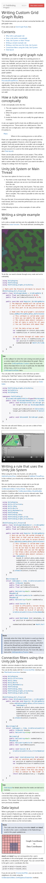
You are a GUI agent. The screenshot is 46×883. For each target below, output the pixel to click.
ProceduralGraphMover (10, 80)
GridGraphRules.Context (20, 363)
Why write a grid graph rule (15, 36)
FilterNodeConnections (12, 672)
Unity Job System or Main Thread (17, 40)
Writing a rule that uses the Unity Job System (21, 45)
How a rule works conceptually (16, 38)
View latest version (36, 5)
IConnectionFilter (29, 670)
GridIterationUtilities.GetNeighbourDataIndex (17, 877)
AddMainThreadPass (36, 476)
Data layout (10, 50)
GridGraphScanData (11, 370)
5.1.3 (24, 5)
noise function (14, 224)
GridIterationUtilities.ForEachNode (13, 489)
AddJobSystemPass (9, 476)
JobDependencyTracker (20, 652)
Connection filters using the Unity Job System (22, 47)
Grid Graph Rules (22, 27)
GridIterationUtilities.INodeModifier (30, 491)
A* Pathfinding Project (9, 6)
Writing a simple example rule (16, 43)
